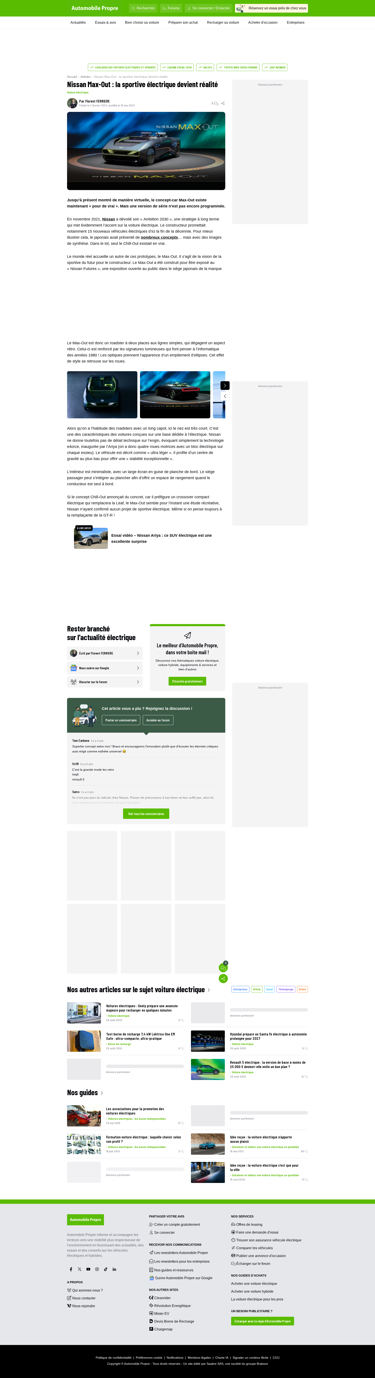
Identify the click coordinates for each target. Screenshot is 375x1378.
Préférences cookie (149, 1357)
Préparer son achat (183, 22)
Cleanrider (162, 1298)
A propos (75, 1282)
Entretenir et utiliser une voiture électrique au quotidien (265, 1147)
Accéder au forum (158, 720)
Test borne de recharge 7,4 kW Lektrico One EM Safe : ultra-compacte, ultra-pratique (140, 1036)
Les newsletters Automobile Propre (181, 1253)
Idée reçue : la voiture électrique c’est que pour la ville (264, 1167)
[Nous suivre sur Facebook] (71, 1269)
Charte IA (221, 1357)
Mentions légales (199, 1357)
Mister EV (161, 1313)
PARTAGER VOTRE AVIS (166, 1216)
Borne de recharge (119, 1044)
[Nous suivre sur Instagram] (97, 1269)
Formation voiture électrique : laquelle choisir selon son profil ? (143, 1139)
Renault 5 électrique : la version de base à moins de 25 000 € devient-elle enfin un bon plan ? (268, 1064)
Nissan (108, 219)
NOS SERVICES (242, 1216)
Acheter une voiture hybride (252, 1291)
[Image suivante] (225, 385)
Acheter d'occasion (263, 22)
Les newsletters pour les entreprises (182, 1261)
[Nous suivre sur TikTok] (106, 1269)
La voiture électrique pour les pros (257, 1299)
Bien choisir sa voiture (142, 22)
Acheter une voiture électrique (254, 1283)
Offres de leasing (249, 1224)
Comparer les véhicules (254, 1248)
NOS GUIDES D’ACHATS (248, 1275)
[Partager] (223, 103)
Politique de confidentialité (114, 1357)
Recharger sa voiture (223, 22)
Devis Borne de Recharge (174, 1321)
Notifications (175, 1357)
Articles (85, 76)
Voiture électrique (78, 92)
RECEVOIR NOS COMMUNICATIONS (175, 1244)
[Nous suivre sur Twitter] (80, 1269)
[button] (146, 778)
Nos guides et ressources (173, 1270)
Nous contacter (83, 1298)
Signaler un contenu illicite (250, 1357)
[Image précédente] (225, 396)
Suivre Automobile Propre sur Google (183, 1278)
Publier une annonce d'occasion (261, 1256)
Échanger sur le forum (253, 1263)
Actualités (78, 22)
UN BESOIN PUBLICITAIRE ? (252, 1311)
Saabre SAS (215, 1363)
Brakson (262, 1363)
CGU (276, 1357)
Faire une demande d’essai (257, 1232)
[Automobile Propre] (95, 8)
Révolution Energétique (172, 1306)
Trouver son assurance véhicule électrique (268, 1240)
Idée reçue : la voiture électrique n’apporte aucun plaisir (261, 1139)
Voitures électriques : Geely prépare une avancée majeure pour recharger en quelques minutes (142, 1008)
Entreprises (295, 22)
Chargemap (163, 1329)
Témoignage (285, 989)
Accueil (72, 76)
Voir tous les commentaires (146, 814)
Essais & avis (105, 22)
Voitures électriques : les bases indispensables (137, 1118)
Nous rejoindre (83, 1306)
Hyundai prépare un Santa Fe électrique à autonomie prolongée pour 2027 (268, 1036)
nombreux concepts (159, 237)
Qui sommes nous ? (87, 1290)
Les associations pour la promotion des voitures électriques (135, 1110)
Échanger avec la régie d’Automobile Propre (263, 1321)
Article (257, 989)
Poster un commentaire (121, 720)
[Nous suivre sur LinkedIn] (114, 1269)
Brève (302, 989)
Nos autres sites (163, 1290)
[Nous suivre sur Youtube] (88, 1269)
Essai (269, 989)
